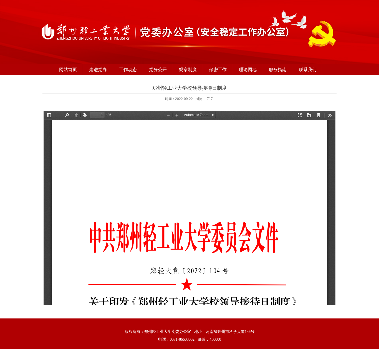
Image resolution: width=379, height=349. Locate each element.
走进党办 (98, 69)
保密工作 (218, 69)
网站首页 (68, 69)
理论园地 (248, 69)
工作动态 (128, 69)
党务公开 (158, 69)
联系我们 (308, 69)
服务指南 (278, 69)
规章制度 (188, 69)
